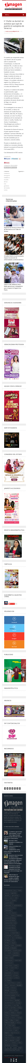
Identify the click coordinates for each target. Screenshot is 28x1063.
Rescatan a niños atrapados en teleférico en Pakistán (15, 842)
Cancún (11, 898)
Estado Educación (9, 960)
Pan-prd (6, 1007)
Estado (11, 957)
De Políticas (7, 940)
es (5, 953)
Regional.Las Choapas (10, 1037)
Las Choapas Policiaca (10, 982)
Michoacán (12, 985)
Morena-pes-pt (13, 992)
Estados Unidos (14, 967)
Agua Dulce (13, 893)
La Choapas (15, 975)
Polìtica (16, 1020)
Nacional (13, 997)
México (6, 985)
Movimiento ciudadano (10, 995)
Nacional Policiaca (9, 1000)
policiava (19, 1017)
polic (6, 1010)
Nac (18, 995)
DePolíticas (7, 942)
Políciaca (19, 1012)
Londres (19, 982)
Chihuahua (7, 900)
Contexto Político (15, 933)
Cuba (12, 938)
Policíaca (13, 1012)
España (9, 953)
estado (6, 957)
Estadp (6, 970)
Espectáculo (16, 953)
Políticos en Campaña (9, 1022)
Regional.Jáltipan (8, 1035)
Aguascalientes (15, 895)
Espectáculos (16, 955)
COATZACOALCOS (17, 905)
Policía (10, 1010)
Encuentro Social (17, 950)
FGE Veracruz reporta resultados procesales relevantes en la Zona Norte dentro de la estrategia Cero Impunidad (13, 869)
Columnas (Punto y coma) (10, 923)
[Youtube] (16, 1061)
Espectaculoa (8, 955)
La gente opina (8, 977)
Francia (11, 970)
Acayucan (7, 893)
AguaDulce (7, 895)
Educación (13, 948)
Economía (18, 945)
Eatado (12, 945)
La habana (16, 977)
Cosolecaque (16, 935)
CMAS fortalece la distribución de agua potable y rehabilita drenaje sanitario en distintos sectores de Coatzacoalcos (11, 878)
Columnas (19, 915)
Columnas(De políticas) (10, 928)
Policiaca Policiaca (15, 1015)
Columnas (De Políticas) (10, 920)
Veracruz (14, 1042)
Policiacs (13, 1017)
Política (11, 1020)
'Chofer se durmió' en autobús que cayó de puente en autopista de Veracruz (14, 24)
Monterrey (13, 990)
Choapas (14, 900)
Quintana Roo (16, 1027)
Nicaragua (18, 1002)
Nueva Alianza (8, 1005)
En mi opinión (8, 950)
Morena (6, 992)
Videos (19, 1042)
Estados (6, 967)
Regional (7, 1032)
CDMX (16, 898)
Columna (13, 915)
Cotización (7, 938)
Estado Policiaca (8, 965)
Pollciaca (18, 1022)
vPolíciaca (14, 1045)
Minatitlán (19, 985)
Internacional (8, 975)
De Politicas (18, 938)
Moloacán (7, 990)
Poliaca (19, 1007)
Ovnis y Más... (16, 1005)
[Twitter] (16, 1059)
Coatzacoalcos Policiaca (10, 908)
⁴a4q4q (19, 890)
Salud (6, 1040)
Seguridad (11, 1040)
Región (16, 1030)
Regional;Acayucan (15, 1032)
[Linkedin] (14, 1061)
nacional (7, 997)
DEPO (13, 940)
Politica (6, 1020)
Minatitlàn (7, 987)
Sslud (6, 1042)
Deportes (7, 945)
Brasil (6, 898)
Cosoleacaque (8, 935)
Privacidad (6, 1057)
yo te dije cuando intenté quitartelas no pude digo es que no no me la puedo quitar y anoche (13, 1049)
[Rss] (11, 1059)
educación (7, 948)
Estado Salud (18, 960)
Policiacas (7, 1017)
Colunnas (7, 933)
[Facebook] (14, 1059)
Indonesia (16, 972)
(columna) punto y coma (10, 890)
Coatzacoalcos (8, 905)
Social (17, 1040)
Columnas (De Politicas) (10, 918)
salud (18, 1037)
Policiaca (7, 1012)
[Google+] (11, 1061)
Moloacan (13, 987)
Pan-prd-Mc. (13, 1007)
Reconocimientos (9, 1030)
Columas (7, 915)
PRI (5, 1025)
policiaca (16, 1010)
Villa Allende (7, 1045)
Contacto (16, 1057)
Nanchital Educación (9, 1002)
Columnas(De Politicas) (10, 925)
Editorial (11, 1057)
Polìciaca (7, 1015)
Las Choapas (8, 980)
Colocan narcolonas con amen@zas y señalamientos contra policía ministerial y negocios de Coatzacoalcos (12, 849)
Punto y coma (11, 1025)
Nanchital (17, 1000)
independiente (8, 972)
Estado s (16, 965)
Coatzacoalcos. (8, 910)
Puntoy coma (8, 1027)
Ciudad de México (9, 903)
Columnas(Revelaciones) (10, 930)
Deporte (14, 942)
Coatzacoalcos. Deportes (10, 913)
